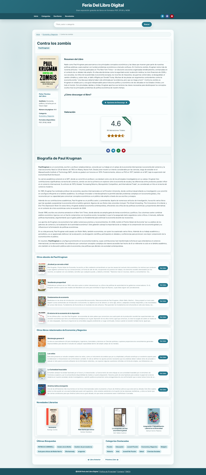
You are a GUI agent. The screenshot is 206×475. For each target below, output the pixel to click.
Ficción (109, 447)
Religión (164, 447)
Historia (110, 451)
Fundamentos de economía (58, 297)
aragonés (81, 451)
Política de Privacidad (108, 471)
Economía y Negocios (50, 34)
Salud (142, 451)
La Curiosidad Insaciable (57, 370)
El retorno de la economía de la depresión (63, 313)
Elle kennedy (70, 451)
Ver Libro (163, 268)
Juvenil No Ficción (129, 451)
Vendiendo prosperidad (57, 282)
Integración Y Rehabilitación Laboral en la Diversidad (153, 427)
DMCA (128, 471)
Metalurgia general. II (56, 338)
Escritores (58, 16)
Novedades (69, 16)
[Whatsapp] (118, 151)
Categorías (46, 16)
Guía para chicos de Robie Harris (50, 451)
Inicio (36, 16)
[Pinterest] (172, 16)
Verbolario (52, 427)
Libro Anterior (95, 460)
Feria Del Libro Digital (103, 5)
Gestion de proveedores (83, 447)
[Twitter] (162, 16)
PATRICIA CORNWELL (46, 447)
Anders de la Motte (64, 447)
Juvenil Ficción (132, 447)
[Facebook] (167, 16)
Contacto (120, 471)
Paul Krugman (43, 48)
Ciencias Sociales (153, 451)
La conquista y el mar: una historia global (120, 429)
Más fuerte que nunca (86, 429)
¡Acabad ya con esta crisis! (58, 264)
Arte (117, 451)
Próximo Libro (110, 460)
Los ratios (51, 354)
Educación (120, 447)
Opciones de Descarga (116, 103)
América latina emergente (58, 386)
